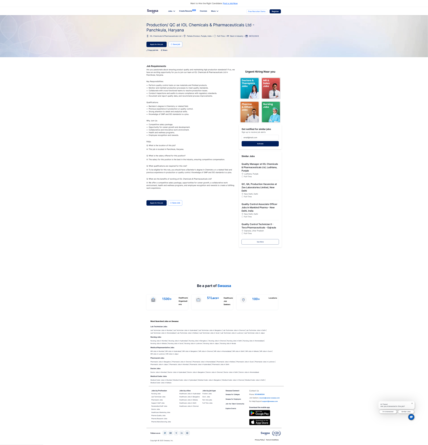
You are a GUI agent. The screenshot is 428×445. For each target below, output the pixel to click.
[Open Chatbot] (411, 417)
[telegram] (176, 433)
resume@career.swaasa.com (269, 398)
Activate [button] (260, 144)
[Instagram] (187, 433)
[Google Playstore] (259, 413)
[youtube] (170, 433)
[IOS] (259, 422)
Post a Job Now (230, 3)
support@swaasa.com (270, 401)
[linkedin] (181, 433)
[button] (275, 11)
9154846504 (259, 394)
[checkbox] (175, 44)
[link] (152, 11)
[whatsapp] (165, 433)
